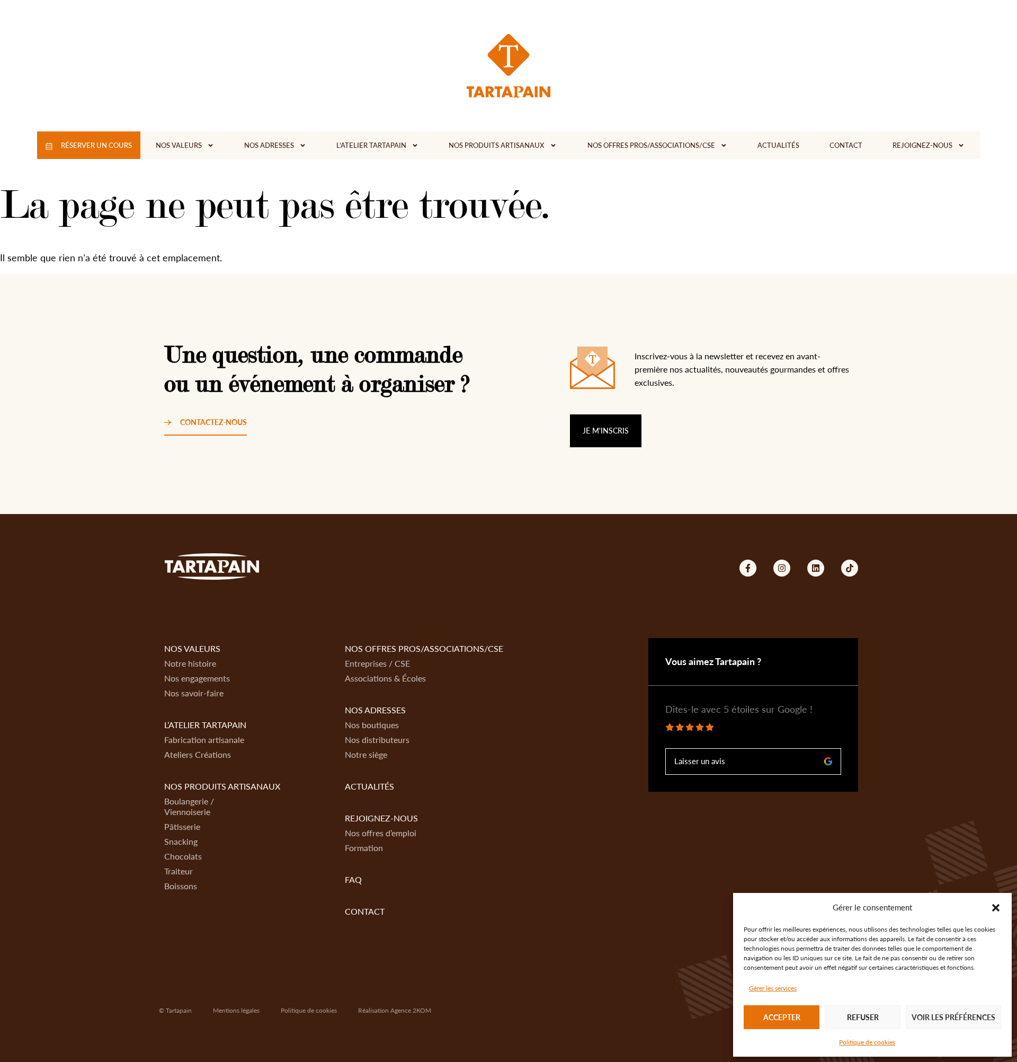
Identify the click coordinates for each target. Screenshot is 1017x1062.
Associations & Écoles (385, 678)
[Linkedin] (815, 568)
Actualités (778, 145)
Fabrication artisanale (204, 739)
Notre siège (366, 754)
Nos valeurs (179, 145)
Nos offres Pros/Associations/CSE (651, 145)
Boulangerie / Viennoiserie (189, 806)
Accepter (781, 1017)
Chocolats (183, 856)
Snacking (181, 841)
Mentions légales (236, 1010)
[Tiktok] (849, 568)
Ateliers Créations (197, 754)
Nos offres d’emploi (380, 833)
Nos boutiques (372, 725)
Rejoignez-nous (922, 145)
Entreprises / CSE (377, 663)
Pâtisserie (182, 826)
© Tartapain (175, 1010)
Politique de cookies (867, 1042)
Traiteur (178, 871)
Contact (845, 145)
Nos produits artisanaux (497, 145)
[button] (996, 907)
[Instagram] (781, 568)
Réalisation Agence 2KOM (394, 1010)
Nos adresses (269, 145)
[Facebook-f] (747, 568)
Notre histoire (190, 663)
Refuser (863, 1017)
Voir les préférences (953, 1017)
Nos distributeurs (377, 739)
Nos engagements (197, 678)
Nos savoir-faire (194, 693)
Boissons (180, 886)
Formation (364, 848)
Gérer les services (773, 988)
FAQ (353, 879)
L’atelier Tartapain (371, 145)
